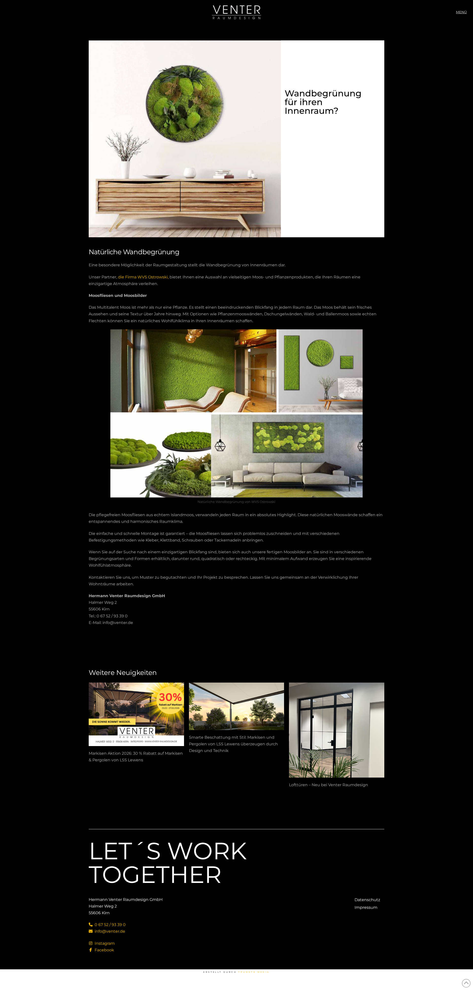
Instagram (104, 943)
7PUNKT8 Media (254, 972)
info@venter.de (109, 931)
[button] (461, 12)
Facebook (104, 950)
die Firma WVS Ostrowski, (143, 277)
